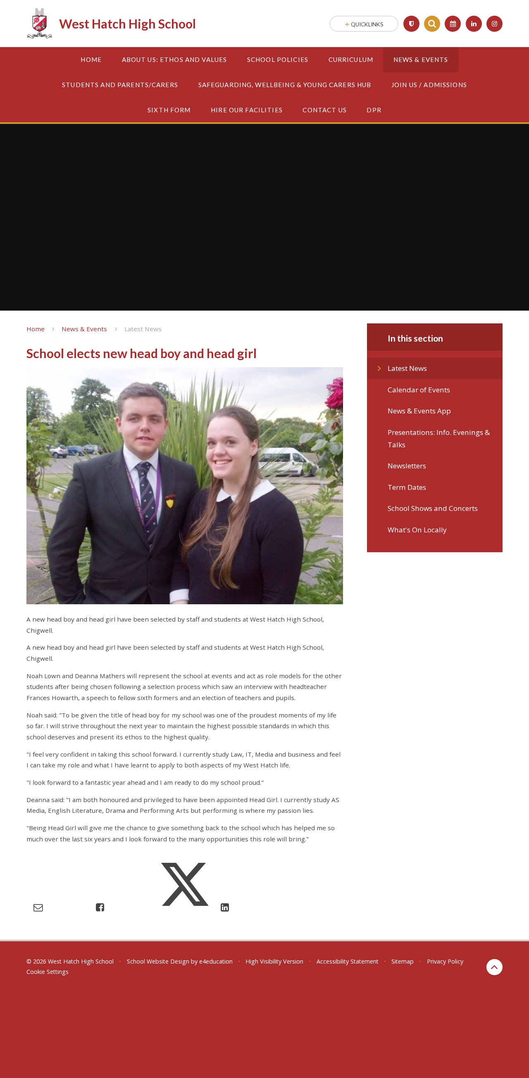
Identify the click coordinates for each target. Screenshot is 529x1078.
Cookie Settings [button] (47, 972)
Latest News (143, 329)
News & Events (84, 329)
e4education (216, 961)
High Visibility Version (274, 961)
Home (35, 329)
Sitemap (402, 961)
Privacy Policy (445, 961)
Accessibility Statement (348, 961)
